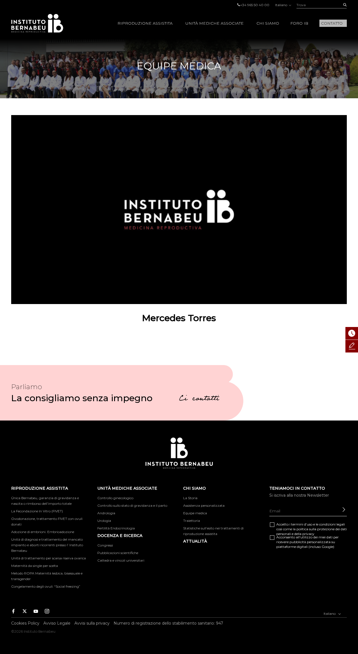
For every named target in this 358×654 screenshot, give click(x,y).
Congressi (105, 545)
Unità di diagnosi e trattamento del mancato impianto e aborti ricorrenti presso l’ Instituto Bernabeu (47, 545)
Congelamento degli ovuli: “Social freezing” (45, 586)
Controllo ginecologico (115, 498)
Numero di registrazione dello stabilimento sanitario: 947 (168, 623)
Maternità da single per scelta (34, 566)
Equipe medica (195, 513)
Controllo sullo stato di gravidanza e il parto (132, 505)
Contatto (332, 23)
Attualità (195, 541)
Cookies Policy (25, 623)
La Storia (190, 498)
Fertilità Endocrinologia (116, 528)
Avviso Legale (56, 623)
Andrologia (106, 513)
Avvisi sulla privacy (92, 623)
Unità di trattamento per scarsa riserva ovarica (48, 558)
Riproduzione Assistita (145, 23)
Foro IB (299, 23)
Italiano (281, 5)
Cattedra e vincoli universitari (120, 560)
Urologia (104, 520)
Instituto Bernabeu (37, 23)
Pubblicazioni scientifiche (117, 553)
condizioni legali (332, 524)
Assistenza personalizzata (204, 505)
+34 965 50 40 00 (254, 5)
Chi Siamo (267, 23)
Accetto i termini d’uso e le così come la (311, 529)
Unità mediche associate (214, 23)
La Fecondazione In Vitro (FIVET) (37, 511)
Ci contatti (199, 399)
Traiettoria (191, 520)
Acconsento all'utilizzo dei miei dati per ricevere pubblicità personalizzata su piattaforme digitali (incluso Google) (307, 542)
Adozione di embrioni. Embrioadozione (42, 532)
